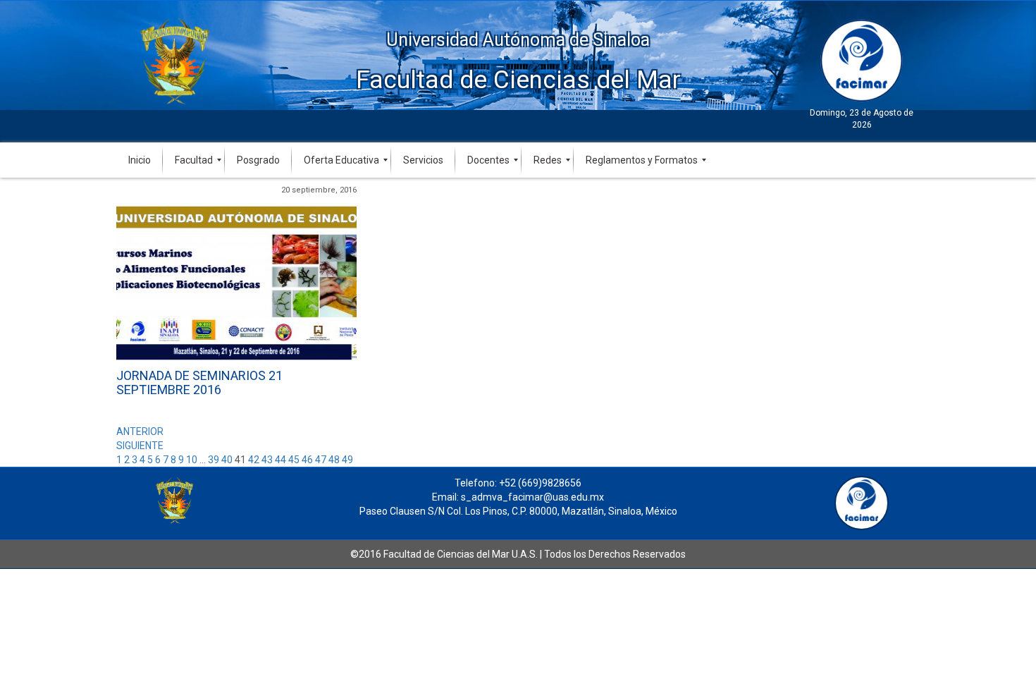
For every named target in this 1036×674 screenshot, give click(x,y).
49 (347, 459)
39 (213, 459)
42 (253, 459)
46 (307, 459)
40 (227, 459)
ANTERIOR (140, 431)
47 (320, 459)
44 (280, 459)
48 (334, 459)
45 (294, 459)
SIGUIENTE (140, 445)
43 (267, 459)
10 (191, 459)
